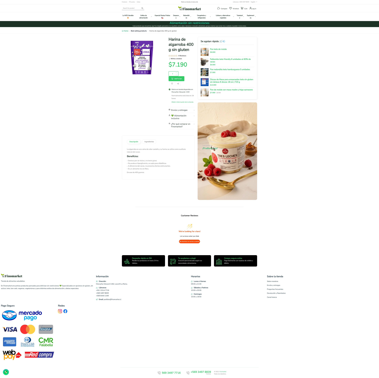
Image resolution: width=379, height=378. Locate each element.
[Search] (142, 8)
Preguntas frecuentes (275, 289)
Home (126, 31)
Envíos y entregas (273, 285)
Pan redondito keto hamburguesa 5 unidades (230, 69)
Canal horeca (272, 297)
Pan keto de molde (218, 49)
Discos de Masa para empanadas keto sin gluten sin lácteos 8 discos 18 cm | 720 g (231, 80)
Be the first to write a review (189, 241)
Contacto (124, 2)
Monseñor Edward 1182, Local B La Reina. (112, 284)
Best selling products (139, 31)
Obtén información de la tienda (182, 102)
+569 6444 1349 (102, 296)
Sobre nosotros (272, 281)
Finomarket (222, 372)
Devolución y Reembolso (276, 293)
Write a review (176, 59)
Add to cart (178, 79)
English (253, 2)
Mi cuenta (132, 2)
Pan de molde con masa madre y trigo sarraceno (231, 89)
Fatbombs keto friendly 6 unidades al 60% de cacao (230, 60)
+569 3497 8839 (244, 2)
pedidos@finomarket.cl (112, 299)
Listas (138, 2)
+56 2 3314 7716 (102, 290)
